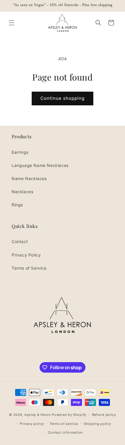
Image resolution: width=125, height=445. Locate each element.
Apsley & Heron (37, 415)
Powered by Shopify (69, 415)
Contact (20, 241)
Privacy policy (32, 424)
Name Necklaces (29, 178)
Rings (17, 204)
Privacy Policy (26, 254)
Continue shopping (62, 98)
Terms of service (64, 424)
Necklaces (22, 191)
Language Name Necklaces (40, 165)
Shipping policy (97, 424)
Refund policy (104, 415)
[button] (11, 22)
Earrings (20, 152)
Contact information (65, 432)
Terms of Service (29, 268)
